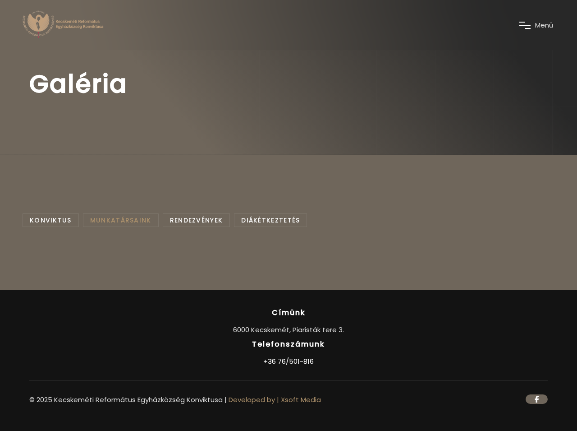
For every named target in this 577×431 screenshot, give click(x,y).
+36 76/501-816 (288, 361)
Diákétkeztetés (270, 220)
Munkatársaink (120, 220)
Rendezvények (196, 220)
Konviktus (51, 220)
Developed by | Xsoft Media (275, 399)
